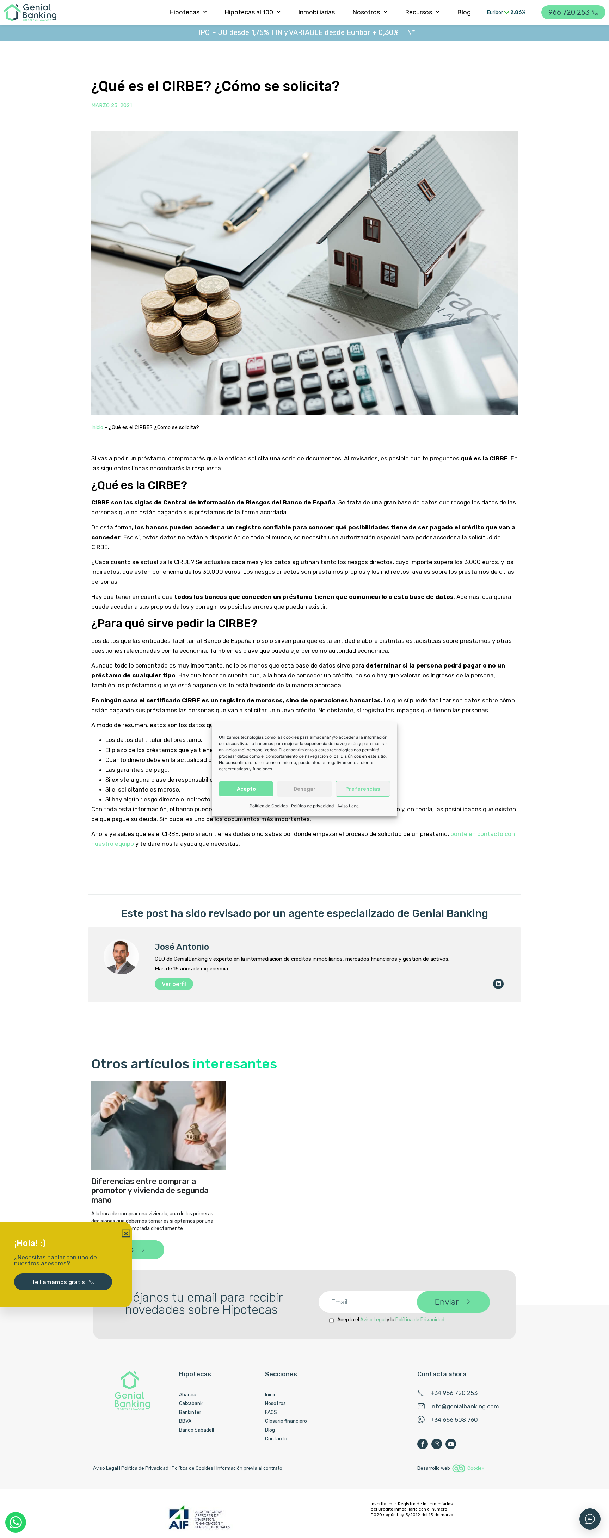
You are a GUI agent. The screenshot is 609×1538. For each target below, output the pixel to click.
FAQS (271, 1412)
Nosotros (366, 12)
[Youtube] (450, 1444)
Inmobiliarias (316, 12)
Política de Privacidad (419, 1320)
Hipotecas (184, 12)
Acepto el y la (390, 1320)
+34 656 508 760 (454, 1419)
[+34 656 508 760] (421, 1420)
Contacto (276, 1439)
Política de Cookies (269, 805)
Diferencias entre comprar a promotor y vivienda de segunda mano (150, 1191)
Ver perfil (174, 983)
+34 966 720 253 (454, 1392)
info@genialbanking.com (464, 1406)
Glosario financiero (286, 1421)
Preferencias (362, 789)
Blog (464, 12)
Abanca (187, 1395)
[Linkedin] (498, 984)
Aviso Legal (348, 805)
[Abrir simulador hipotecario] (590, 1519)
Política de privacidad (312, 805)
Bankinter (190, 1412)
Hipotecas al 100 (248, 12)
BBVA (185, 1421)
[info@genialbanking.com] (421, 1406)
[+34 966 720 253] (421, 1393)
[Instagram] (436, 1444)
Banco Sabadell (196, 1430)
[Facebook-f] (422, 1444)
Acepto (246, 789)
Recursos (418, 12)
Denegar (305, 789)
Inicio (97, 427)
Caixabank (191, 1404)
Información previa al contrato (249, 1468)
